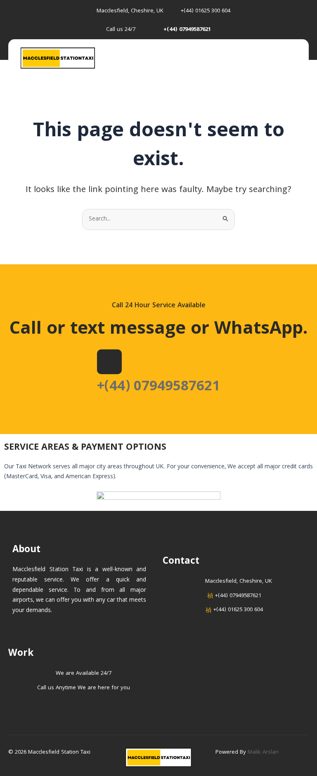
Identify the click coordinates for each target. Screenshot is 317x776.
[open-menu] (297, 59)
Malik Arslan (263, 752)
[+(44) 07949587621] (109, 361)
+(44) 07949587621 (158, 387)
